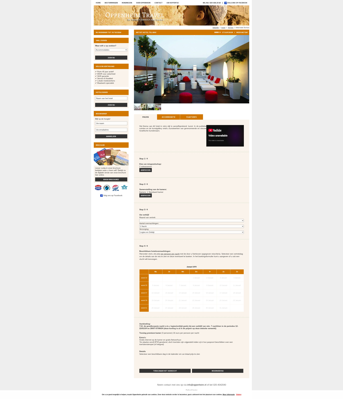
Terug (165, 370)
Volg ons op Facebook (237, 2)
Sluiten (238, 395)
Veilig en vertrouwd (105, 66)
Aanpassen (145, 170)
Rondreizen (127, 2)
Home (98, 2)
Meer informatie (229, 395)
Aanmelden (111, 136)
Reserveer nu (218, 370)
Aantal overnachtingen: (149, 223)
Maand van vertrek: (147, 217)
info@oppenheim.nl (196, 385)
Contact (158, 2)
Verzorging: (144, 229)
